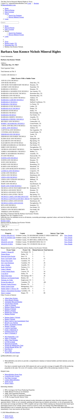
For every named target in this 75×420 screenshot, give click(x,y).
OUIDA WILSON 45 (8, 235)
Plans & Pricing (9, 10)
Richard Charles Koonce (8, 284)
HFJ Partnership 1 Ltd (11, 336)
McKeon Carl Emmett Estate (10, 278)
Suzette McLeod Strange (12, 352)
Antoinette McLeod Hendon (13, 302)
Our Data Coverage (11, 378)
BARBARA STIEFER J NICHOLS (12, 119)
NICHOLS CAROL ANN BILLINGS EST (14, 196)
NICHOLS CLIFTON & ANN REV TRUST (15, 199)
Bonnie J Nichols (10, 326)
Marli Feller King (6, 276)
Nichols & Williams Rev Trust (14, 345)
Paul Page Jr (8, 349)
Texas (6, 41)
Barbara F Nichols (10, 309)
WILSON (4, 240)
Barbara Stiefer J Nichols (12, 317)
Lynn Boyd (4, 273)
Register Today (5, 221)
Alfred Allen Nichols (11, 298)
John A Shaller (5, 265)
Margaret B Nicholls (11, 343)
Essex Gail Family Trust (8, 258)
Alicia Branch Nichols (11, 300)
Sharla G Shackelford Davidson (11, 291)
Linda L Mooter (6, 269)
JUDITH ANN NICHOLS (9, 158)
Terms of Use (9, 381)
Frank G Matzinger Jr (11, 330)
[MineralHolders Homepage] (8, 5)
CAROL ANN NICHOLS (9, 128)
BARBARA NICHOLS (8, 115)
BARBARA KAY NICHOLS (10, 108)
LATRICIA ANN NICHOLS (10, 171)
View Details (68, 235)
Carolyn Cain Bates (11, 328)
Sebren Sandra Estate (7, 286)
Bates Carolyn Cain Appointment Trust (17, 321)
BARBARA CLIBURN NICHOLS (12, 100)
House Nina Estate (7, 261)
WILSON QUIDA (7, 244)
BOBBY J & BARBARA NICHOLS (13, 123)
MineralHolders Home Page (13, 374)
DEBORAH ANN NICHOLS (10, 134)
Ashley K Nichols (10, 305)
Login (29, 3)
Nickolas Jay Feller (7, 280)
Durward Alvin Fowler (8, 256)
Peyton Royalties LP (7, 282)
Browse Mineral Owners (16, 17)
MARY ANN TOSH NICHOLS (11, 186)
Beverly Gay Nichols (11, 323)
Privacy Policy (9, 383)
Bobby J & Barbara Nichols (13, 324)
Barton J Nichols (10, 319)
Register (36, 3)
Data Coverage (9, 12)
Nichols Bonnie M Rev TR (13, 347)
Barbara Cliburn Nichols (12, 307)
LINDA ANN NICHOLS (9, 177)
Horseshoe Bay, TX (11, 45)
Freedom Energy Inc (11, 331)
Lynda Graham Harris (8, 271)
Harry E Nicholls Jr (11, 333)
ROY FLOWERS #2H (8, 237)
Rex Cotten (8, 351)
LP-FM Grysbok (10, 342)
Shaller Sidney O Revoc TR (9, 288)
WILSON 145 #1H (7, 242)
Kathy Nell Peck (6, 267)
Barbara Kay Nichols (11, 312)
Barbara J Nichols (10, 310)
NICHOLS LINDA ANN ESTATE (12, 203)
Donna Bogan (5, 254)
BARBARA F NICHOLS (9, 102)
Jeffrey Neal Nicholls (11, 340)
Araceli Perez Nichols (11, 303)
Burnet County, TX (11, 43)
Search (7, 14)
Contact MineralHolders (12, 380)
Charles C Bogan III (7, 252)
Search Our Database (15, 15)
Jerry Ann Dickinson (7, 263)
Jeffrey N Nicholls (10, 338)
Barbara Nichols (10, 314)
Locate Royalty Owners (12, 376)
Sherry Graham (6, 293)
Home (6, 8)
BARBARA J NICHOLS (9, 104)
